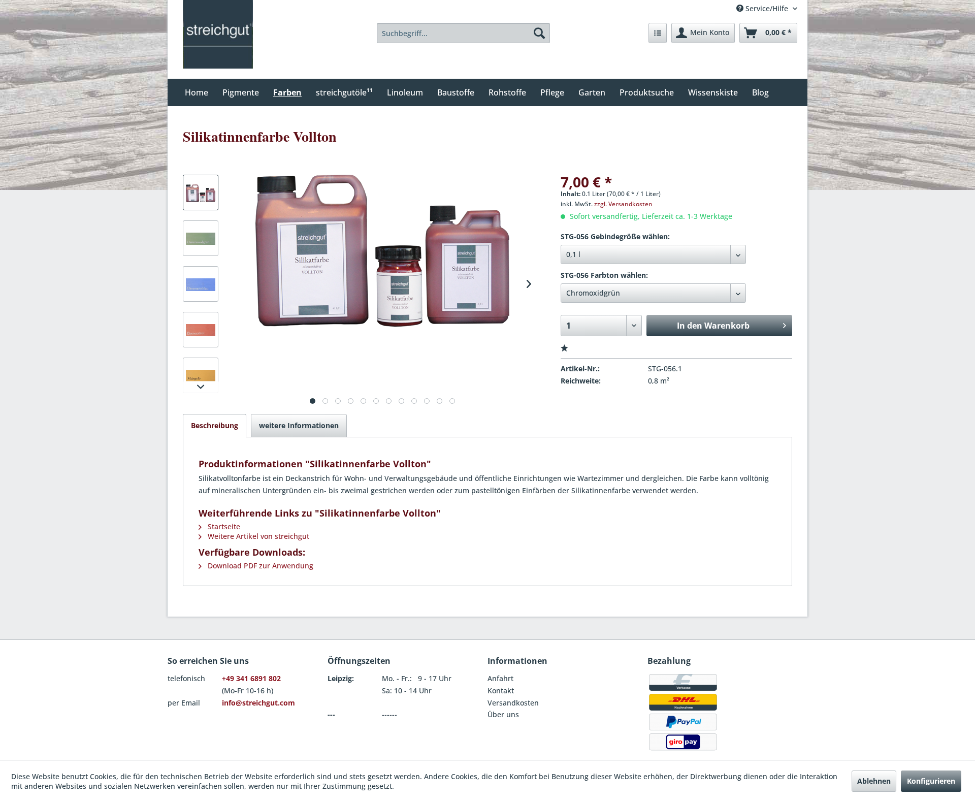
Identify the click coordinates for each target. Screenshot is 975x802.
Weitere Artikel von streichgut (257, 536)
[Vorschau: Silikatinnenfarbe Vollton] (200, 192)
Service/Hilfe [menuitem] (766, 8)
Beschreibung (214, 425)
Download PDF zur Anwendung (259, 565)
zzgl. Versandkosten (623, 204)
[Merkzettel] (657, 33)
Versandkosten (513, 703)
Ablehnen (874, 781)
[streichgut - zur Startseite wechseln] (218, 34)
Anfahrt (500, 678)
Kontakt (501, 690)
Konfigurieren (931, 781)
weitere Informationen (299, 425)
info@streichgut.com (258, 703)
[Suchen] (539, 33)
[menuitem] (463, 33)
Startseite (223, 526)
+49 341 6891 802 (251, 678)
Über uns (503, 714)
